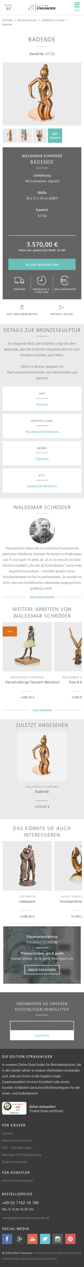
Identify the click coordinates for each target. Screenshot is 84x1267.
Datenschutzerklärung (47, 1253)
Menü (77, 10)
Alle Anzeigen (42, 710)
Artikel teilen (61, 314)
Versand (19, 289)
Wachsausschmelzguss (42, 432)
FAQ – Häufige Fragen (17, 1148)
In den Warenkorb (42, 265)
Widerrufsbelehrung (13, 1258)
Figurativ (42, 459)
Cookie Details (70, 1253)
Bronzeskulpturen (27, 20)
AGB (29, 1258)
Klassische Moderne (42, 486)
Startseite (7, 20)
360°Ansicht (55, 136)
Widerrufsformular (14, 1162)
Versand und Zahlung (17, 1140)
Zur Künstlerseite (42, 597)
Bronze (42, 404)
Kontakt (7, 1133)
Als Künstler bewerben (17, 1181)
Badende (7, 24)
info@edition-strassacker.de (26, 1218)
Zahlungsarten (65, 289)
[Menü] (24, 1104)
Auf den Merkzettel (22, 314)
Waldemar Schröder (53, 20)
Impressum (40, 1258)
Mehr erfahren (42, 970)
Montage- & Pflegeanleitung (21, 1155)
